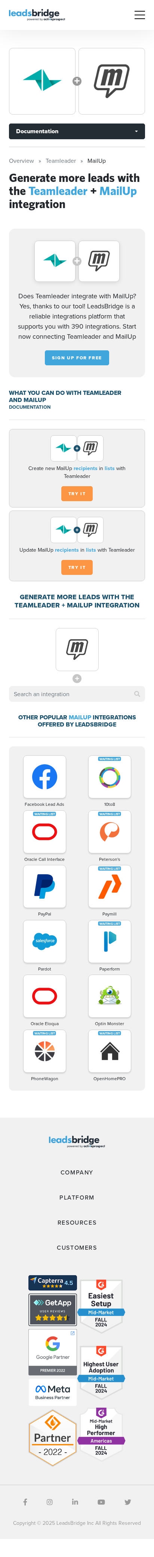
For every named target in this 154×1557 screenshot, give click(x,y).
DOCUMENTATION (29, 407)
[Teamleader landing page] (42, 81)
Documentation (37, 131)
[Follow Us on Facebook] (25, 1502)
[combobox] (77, 694)
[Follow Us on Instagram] (50, 1502)
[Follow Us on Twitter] (127, 1502)
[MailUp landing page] (111, 81)
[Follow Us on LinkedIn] (75, 1502)
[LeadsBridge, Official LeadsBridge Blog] (37, 14)
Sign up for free (77, 357)
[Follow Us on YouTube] (101, 1502)
